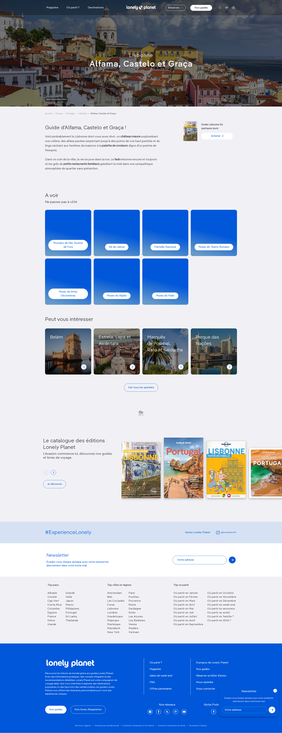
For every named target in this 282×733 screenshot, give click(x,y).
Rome (132, 605)
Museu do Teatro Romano (213, 247)
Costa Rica (54, 605)
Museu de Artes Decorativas (68, 294)
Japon (69, 601)
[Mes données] (234, 8)
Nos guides (201, 8)
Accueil (48, 114)
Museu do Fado (165, 295)
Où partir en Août (184, 620)
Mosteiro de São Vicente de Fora (68, 245)
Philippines (72, 609)
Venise (133, 624)
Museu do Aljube (117, 295)
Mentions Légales (83, 725)
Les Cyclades (116, 601)
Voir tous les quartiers (141, 387)
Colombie (53, 609)
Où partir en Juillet (185, 616)
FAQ (152, 682)
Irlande (51, 624)
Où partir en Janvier (185, 593)
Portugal (70, 114)
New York (113, 632)
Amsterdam (114, 593)
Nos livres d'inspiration (88, 709)
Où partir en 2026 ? (219, 620)
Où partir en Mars (184, 601)
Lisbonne (141, 55)
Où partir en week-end (221, 605)
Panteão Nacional (165, 247)
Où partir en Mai (183, 609)
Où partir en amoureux (221, 609)
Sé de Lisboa (117, 247)
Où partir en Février (185, 597)
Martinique (113, 624)
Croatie (52, 597)
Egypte (52, 612)
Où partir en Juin (183, 612)
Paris (132, 593)
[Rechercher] (220, 8)
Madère (133, 628)
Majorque (113, 620)
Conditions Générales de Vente (171, 725)
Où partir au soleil (218, 612)
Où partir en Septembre (188, 624)
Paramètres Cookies (198, 725)
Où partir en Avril (184, 605)
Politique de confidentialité (107, 725)
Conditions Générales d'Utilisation (138, 725)
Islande (70, 593)
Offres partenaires (161, 689)
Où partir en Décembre (221, 601)
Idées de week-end (161, 676)
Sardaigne (135, 609)
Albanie (52, 593)
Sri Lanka (71, 616)
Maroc (70, 605)
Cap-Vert (53, 601)
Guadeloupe (115, 616)
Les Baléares (137, 620)
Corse (111, 605)
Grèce (51, 620)
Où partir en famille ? (220, 616)
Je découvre (54, 484)
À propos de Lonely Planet (212, 662)
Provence (135, 601)
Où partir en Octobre (220, 593)
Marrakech (113, 628)
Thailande (72, 620)
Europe (59, 114)
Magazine (155, 669)
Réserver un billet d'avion (211, 676)
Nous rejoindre (204, 682)
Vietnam (134, 632)
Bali (109, 597)
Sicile (132, 612)
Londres (112, 612)
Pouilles (134, 597)
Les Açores (136, 616)
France (51, 616)
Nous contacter (205, 689)
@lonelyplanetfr (228, 532)
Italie (69, 597)
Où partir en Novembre (221, 597)
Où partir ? (156, 662)
